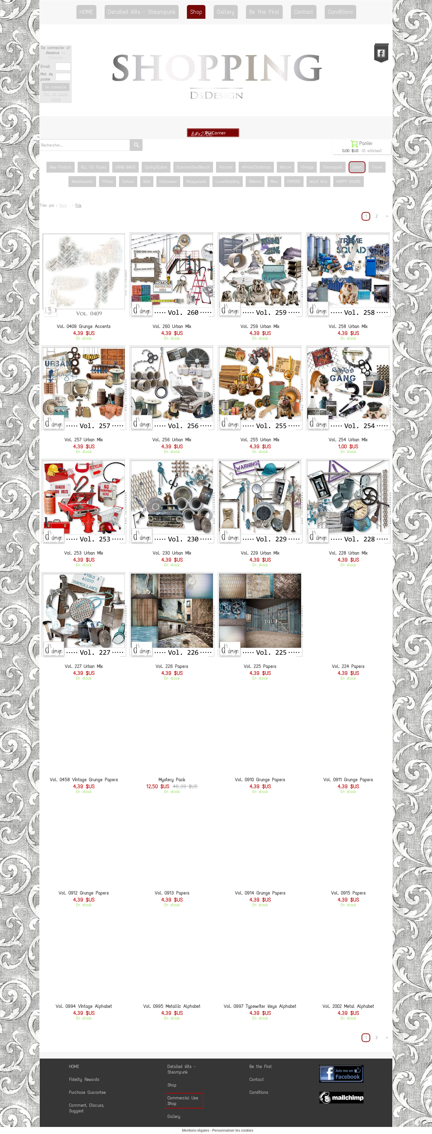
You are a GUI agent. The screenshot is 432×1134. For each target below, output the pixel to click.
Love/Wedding (228, 181)
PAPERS (293, 181)
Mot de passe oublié (56, 97)
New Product (60, 167)
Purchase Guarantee (87, 1092)
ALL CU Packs (93, 167)
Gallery (226, 11)
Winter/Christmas (256, 167)
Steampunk (332, 167)
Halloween (168, 181)
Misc (274, 181)
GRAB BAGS (125, 167)
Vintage (307, 167)
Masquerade (196, 181)
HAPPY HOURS (348, 181)
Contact (303, 11)
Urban (357, 167)
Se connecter (55, 87)
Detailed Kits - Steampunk (141, 11)
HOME (86, 11)
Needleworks (82, 181)
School (128, 181)
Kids (146, 181)
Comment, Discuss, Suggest (86, 1108)
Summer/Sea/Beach (193, 167)
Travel (377, 167)
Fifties (107, 181)
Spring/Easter (156, 167)
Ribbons (255, 181)
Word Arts (318, 181)
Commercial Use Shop (183, 1100)
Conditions (340, 11)
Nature (285, 167)
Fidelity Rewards (84, 1079)
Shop (196, 11)
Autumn (225, 167)
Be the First (264, 11)
